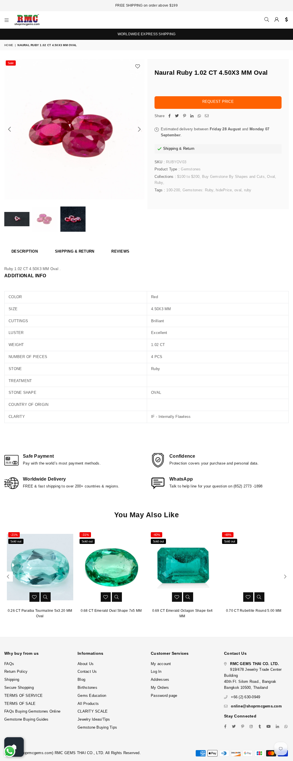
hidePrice (224, 190)
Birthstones (87, 687)
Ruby (159, 182)
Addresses (160, 679)
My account (161, 664)
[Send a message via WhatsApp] (9, 751)
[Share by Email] (207, 116)
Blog (81, 679)
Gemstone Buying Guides (26, 719)
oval (237, 190)
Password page (164, 695)
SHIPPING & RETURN (74, 251)
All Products (88, 703)
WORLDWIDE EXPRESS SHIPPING (147, 34)
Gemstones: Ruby (198, 190)
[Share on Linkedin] (192, 116)
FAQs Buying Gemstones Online (32, 711)
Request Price (218, 101)
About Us (86, 664)
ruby (248, 190)
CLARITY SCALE (93, 711)
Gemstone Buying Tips (97, 727)
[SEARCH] (267, 19)
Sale (11, 63)
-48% (227, 534)
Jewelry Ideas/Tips (94, 719)
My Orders (160, 687)
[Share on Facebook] (169, 116)
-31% (85, 534)
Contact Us (87, 671)
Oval (271, 176)
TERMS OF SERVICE (23, 695)
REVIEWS (120, 251)
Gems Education (92, 695)
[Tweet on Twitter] (177, 116)
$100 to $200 (188, 176)
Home (8, 45)
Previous (9, 129)
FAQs (9, 664)
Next (139, 129)
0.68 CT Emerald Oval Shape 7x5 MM (111, 611)
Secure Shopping (19, 687)
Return (189, 148)
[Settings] (285, 19)
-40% (156, 534)
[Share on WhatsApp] (199, 116)
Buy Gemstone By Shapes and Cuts (233, 176)
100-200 (173, 190)
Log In (156, 671)
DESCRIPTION (24, 251)
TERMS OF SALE (19, 703)
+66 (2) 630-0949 (245, 697)
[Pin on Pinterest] (184, 116)
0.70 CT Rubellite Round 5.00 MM (253, 611)
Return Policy (15, 671)
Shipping (170, 148)
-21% (14, 534)
